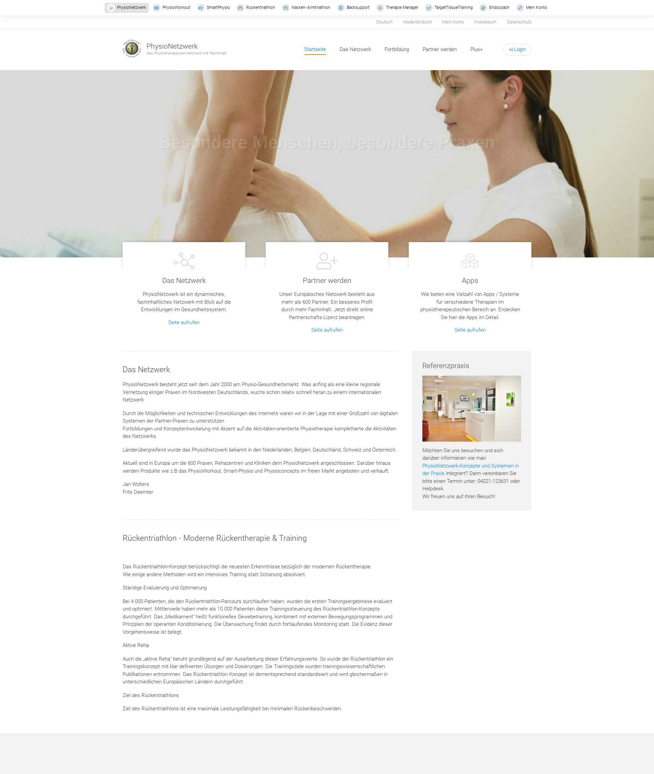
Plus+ (476, 49)
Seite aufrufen (184, 322)
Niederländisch (417, 22)
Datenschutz (519, 22)
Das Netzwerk (355, 49)
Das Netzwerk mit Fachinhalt (327, 189)
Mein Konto (453, 22)
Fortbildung (397, 49)
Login (519, 49)
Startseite (315, 49)
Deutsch (384, 22)
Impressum (485, 22)
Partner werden (440, 49)
